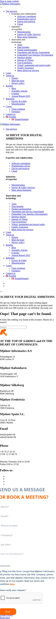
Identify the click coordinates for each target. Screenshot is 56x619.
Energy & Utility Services (29, 34)
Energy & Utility (19, 101)
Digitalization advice (26, 19)
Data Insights (23, 47)
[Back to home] (10, 4)
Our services (11, 11)
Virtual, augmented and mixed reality (34, 65)
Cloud (20, 24)
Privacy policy (18, 83)
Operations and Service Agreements (33, 52)
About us (10, 75)
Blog (13, 88)
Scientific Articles (19, 91)
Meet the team (17, 81)
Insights (9, 86)
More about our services (28, 70)
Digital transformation (27, 50)
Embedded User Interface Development (35, 55)
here (12, 584)
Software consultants (26, 16)
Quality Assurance (25, 68)
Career (9, 106)
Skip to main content (9, 1)
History (14, 78)
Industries (10, 99)
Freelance (15, 111)
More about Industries (27, 37)
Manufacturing (24, 32)
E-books (15, 93)
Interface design (24, 57)
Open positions (18, 109)
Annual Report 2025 (20, 96)
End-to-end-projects (26, 21)
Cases (8, 73)
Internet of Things (25, 60)
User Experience (24, 62)
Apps (19, 44)
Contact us (10, 114)
